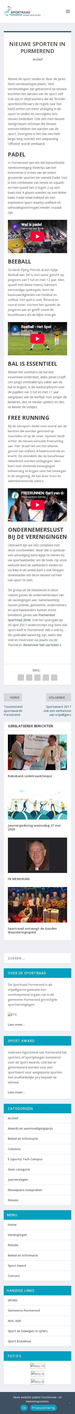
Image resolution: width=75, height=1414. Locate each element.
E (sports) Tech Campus (25, 1159)
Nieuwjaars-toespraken (25, 1190)
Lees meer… (16, 1024)
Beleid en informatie (23, 1139)
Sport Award (17, 1266)
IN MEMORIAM (19, 879)
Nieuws (13, 1200)
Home (12, 1225)
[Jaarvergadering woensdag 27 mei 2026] (37, 802)
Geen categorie (19, 1169)
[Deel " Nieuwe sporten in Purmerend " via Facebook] (21, 677)
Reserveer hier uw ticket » (42, 645)
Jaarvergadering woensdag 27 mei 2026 (34, 827)
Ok (24, 1407)
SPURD (12, 1300)
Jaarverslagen (18, 1179)
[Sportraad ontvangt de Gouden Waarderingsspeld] (37, 904)
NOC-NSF (14, 1321)
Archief (37, 59)
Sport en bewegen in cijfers (28, 1331)
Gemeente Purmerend (24, 1310)
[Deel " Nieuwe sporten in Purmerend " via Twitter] (29, 677)
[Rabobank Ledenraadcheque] (37, 752)
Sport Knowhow (19, 1341)
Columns (14, 1149)
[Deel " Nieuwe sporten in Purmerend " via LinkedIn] (46, 677)
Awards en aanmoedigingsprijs (30, 1128)
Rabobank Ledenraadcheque (30, 776)
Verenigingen (17, 1235)
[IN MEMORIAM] (37, 855)
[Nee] (69, 1403)
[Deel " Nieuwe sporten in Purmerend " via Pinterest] (37, 677)
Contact (14, 1276)
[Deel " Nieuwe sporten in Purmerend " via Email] (54, 677)
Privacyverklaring (43, 1407)
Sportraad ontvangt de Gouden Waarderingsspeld (32, 930)
